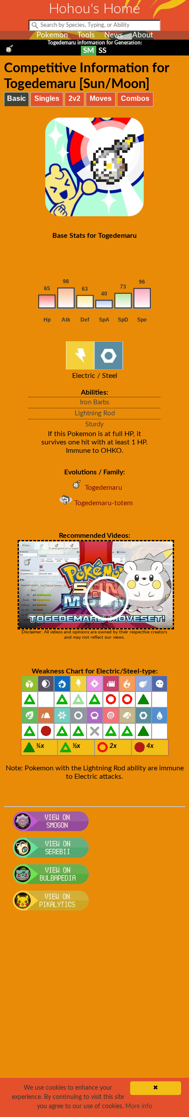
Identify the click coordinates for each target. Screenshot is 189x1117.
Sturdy (94, 424)
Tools (85, 35)
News (113, 35)
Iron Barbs (94, 402)
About (142, 35)
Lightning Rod (95, 413)
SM (88, 50)
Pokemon (52, 35)
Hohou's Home (94, 9)
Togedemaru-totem (103, 503)
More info (138, 1106)
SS (102, 50)
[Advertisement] (94, 1018)
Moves (101, 98)
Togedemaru (103, 487)
